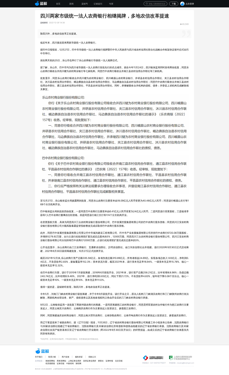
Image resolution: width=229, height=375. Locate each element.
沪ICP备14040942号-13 (94, 369)
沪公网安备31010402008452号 (115, 369)
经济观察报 (50, 363)
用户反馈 (65, 357)
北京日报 (118, 361)
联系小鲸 (52, 357)
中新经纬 (70, 363)
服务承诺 (79, 357)
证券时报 (109, 361)
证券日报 (60, 363)
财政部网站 (50, 361)
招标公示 (92, 357)
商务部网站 (61, 361)
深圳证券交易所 (89, 361)
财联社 (101, 361)
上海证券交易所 (74, 361)
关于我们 (38, 357)
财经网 (78, 363)
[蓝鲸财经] (41, 2)
